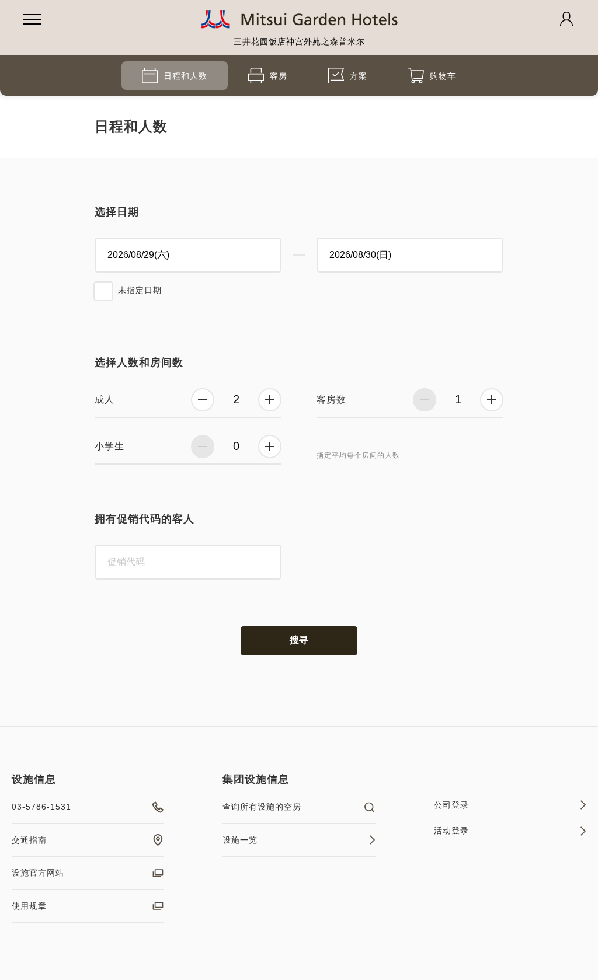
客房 (278, 76)
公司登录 (451, 805)
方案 (358, 76)
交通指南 (29, 840)
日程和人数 (185, 76)
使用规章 (29, 906)
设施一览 (240, 840)
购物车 (443, 76)
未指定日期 (140, 290)
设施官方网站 (38, 872)
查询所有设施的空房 (261, 806)
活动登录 (451, 830)
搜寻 (299, 640)
